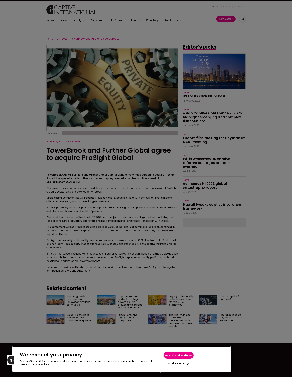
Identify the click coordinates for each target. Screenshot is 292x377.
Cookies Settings (178, 363)
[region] (121, 359)
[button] (12, 360)
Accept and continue (178, 355)
